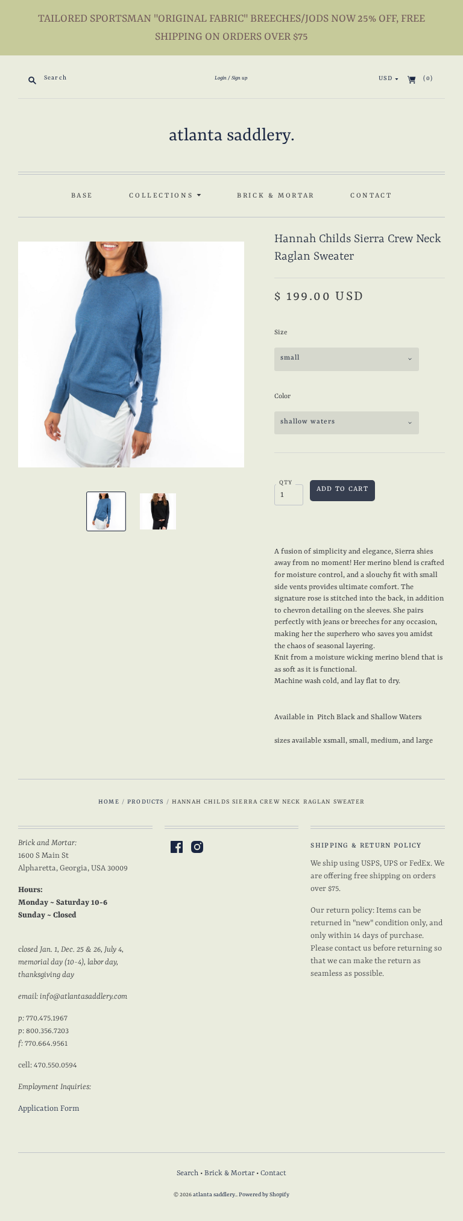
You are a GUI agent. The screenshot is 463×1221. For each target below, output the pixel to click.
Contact (371, 196)
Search (187, 1173)
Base (82, 196)
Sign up (240, 78)
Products (145, 802)
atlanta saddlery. (232, 136)
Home (108, 802)
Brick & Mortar (276, 196)
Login (221, 78)
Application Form (49, 1108)
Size (281, 333)
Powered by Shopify (264, 1194)
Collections (163, 196)
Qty (286, 482)
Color (282, 397)
